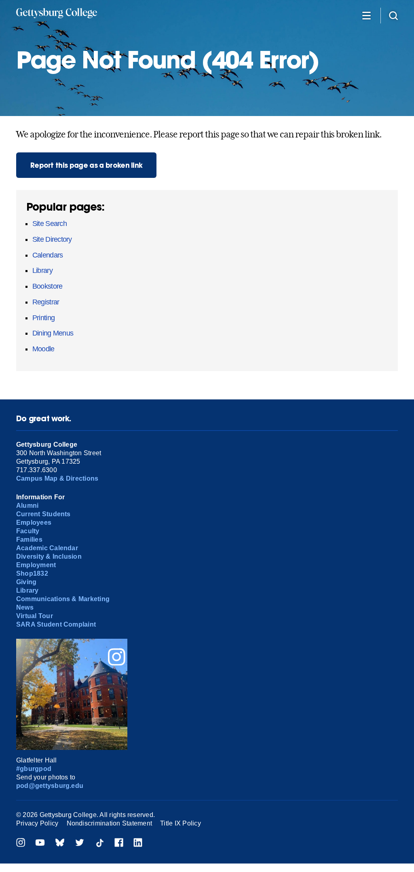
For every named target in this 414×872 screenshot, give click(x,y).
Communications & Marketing (63, 598)
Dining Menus (52, 333)
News (25, 607)
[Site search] (393, 15)
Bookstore (47, 286)
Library (42, 270)
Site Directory (52, 239)
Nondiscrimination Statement (109, 823)
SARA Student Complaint (56, 624)
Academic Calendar (47, 548)
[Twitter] (79, 843)
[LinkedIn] (137, 843)
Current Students (43, 514)
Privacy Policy (37, 823)
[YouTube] (40, 843)
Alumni (27, 505)
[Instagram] (20, 843)
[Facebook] (118, 843)
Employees (33, 522)
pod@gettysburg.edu (49, 785)
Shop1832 (32, 573)
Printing (43, 318)
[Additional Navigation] (366, 15)
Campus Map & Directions (57, 478)
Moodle (43, 349)
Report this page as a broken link (86, 165)
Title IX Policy (180, 823)
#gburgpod (33, 768)
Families (29, 539)
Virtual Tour (34, 615)
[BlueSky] (60, 843)
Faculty (28, 531)
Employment (36, 565)
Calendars (47, 255)
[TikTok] (99, 843)
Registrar (45, 302)
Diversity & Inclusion (49, 556)
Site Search (49, 224)
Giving (26, 582)
